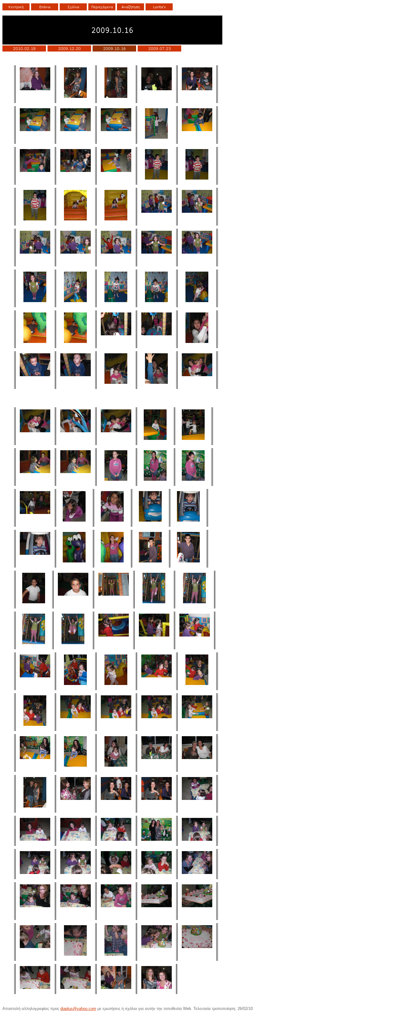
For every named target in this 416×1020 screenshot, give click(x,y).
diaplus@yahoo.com (78, 1008)
